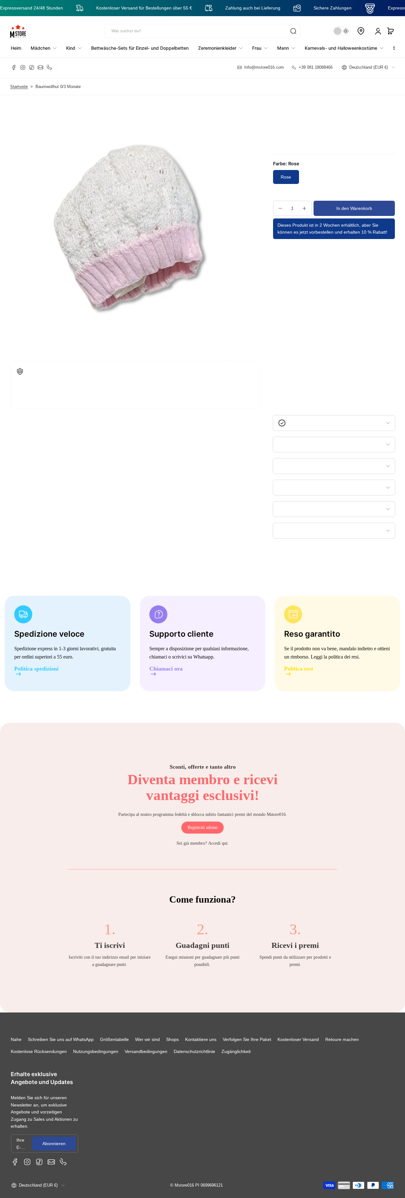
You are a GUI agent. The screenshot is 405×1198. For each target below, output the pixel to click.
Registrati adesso (202, 827)
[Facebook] (14, 67)
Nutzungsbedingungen (95, 1051)
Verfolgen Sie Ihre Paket (247, 1039)
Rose (286, 177)
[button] (390, 31)
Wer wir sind (147, 1039)
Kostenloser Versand (298, 1039)
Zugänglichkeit (236, 1051)
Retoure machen (342, 1039)
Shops (172, 1039)
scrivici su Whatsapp (192, 656)
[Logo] (18, 31)
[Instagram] (23, 67)
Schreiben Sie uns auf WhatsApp (61, 1039)
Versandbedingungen (146, 1051)
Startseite (19, 87)
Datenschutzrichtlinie (194, 1051)
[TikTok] (31, 67)
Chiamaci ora (166, 669)
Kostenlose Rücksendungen (39, 1051)
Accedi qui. (218, 843)
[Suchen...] (293, 31)
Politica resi (298, 669)
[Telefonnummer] (49, 67)
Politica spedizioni (36, 669)
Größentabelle (114, 1039)
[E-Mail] (40, 67)
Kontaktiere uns (200, 1039)
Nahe (16, 1039)
